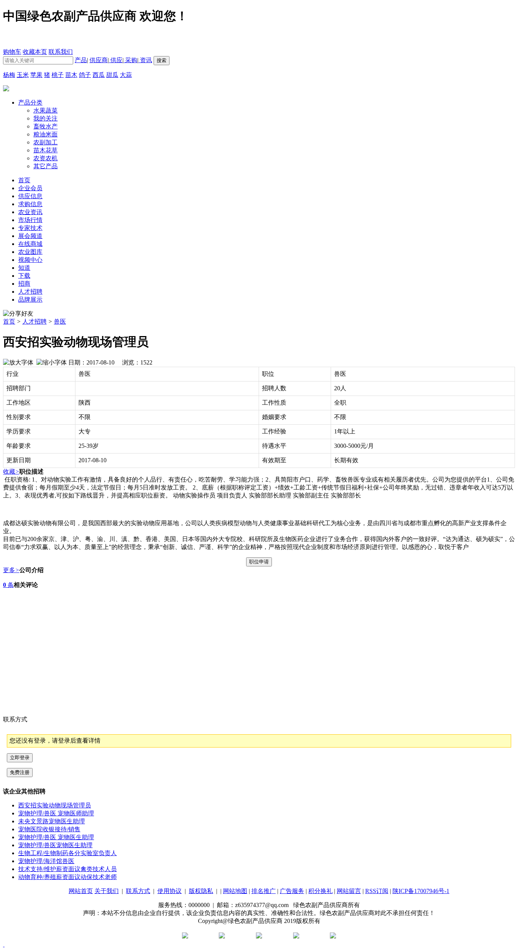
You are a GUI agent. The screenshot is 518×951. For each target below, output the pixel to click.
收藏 (11, 471)
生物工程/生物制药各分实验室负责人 (67, 853)
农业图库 (30, 252)
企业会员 (30, 188)
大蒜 (126, 75)
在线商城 (30, 244)
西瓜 (99, 75)
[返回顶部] (4, 944)
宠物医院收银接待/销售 (49, 829)
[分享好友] (18, 314)
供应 (115, 60)
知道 (24, 267)
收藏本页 (35, 51)
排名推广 (263, 891)
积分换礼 (320, 891)
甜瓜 (112, 75)
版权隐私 (201, 891)
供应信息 (30, 196)
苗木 (71, 75)
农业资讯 (30, 212)
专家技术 (30, 228)
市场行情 (30, 220)
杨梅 (9, 75)
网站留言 (349, 891)
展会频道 (30, 236)
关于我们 (106, 891)
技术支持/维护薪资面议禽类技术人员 (67, 869)
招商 (24, 283)
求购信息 (30, 204)
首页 (9, 321)
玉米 (23, 75)
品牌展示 (30, 299)
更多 (11, 570)
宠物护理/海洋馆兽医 (46, 861)
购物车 (12, 51)
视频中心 (30, 260)
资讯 (145, 60)
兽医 (60, 321)
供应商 (98, 60)
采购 (130, 60)
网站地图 (235, 891)
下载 (24, 275)
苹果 (36, 75)
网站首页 (81, 891)
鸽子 (85, 75)
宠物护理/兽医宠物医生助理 (55, 845)
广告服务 (292, 891)
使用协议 (169, 891)
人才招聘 (30, 291)
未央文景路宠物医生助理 (51, 821)
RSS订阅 (376, 891)
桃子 (58, 75)
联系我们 (61, 51)
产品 (81, 60)
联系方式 (138, 891)
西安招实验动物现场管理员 (54, 805)
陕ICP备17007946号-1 (420, 891)
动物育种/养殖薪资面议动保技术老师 (67, 877)
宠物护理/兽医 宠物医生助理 (56, 837)
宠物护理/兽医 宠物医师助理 (56, 813)
